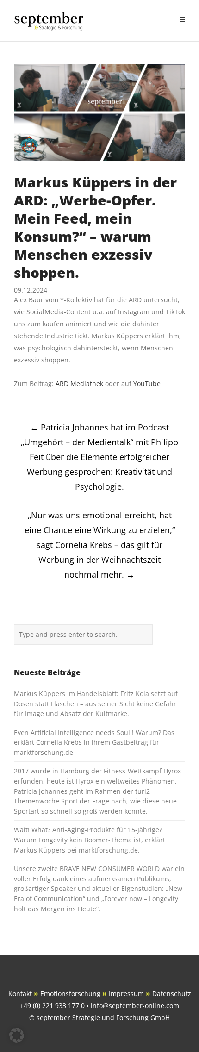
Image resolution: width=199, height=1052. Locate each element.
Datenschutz (171, 993)
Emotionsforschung (70, 993)
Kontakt (20, 993)
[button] (16, 1035)
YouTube (147, 383)
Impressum (126, 993)
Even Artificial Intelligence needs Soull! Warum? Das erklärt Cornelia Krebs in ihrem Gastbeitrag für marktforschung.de (94, 742)
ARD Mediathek (79, 383)
